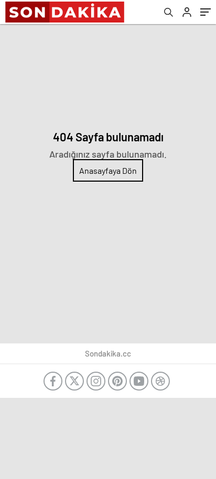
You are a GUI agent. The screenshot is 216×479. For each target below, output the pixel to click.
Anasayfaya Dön (108, 170)
